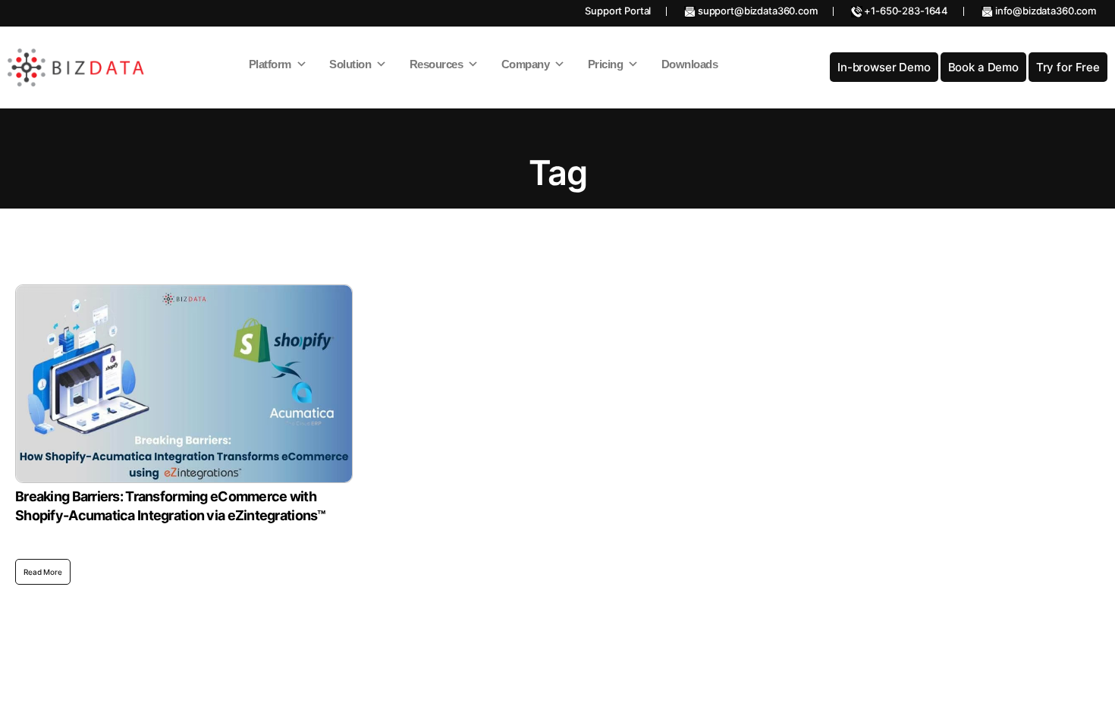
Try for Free (1068, 67)
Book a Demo (983, 67)
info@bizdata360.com (1044, 11)
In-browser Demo (884, 67)
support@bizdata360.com (757, 11)
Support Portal (618, 11)
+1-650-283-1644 (905, 11)
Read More (43, 571)
